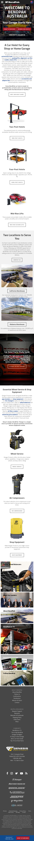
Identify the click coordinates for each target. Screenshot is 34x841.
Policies (5, 811)
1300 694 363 (17, 758)
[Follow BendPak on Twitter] (16, 773)
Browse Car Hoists (24, 29)
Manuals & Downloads (17, 715)
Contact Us (17, 260)
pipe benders (6, 399)
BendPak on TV (9, 626)
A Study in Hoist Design (17, 366)
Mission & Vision (17, 700)
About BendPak (9, 611)
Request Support (17, 711)
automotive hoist (6, 56)
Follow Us (17, 694)
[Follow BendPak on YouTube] (21, 773)
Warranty (17, 713)
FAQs (17, 722)
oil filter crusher (13, 411)
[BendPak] (12, 2)
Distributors (17, 698)
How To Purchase (9, 29)
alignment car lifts (26, 58)
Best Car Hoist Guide (17, 94)
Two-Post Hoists (17, 138)
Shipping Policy (17, 717)
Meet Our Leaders (10, 595)
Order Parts (17, 719)
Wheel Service (17, 466)
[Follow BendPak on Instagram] (12, 773)
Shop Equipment (17, 555)
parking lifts (16, 58)
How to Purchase (23, 838)
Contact (17, 702)
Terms (29, 811)
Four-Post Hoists (17, 182)
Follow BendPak (9, 673)
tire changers (9, 401)
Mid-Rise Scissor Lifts (17, 225)
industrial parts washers (10, 414)
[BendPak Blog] (26, 773)
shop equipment (18, 399)
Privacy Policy (23, 811)
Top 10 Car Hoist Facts (17, 741)
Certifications (17, 696)
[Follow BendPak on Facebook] (7, 773)
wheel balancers (25, 402)
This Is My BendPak (17, 732)
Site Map (18, 812)
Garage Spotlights (17, 734)
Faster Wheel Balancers (12, 564)
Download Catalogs (10, 657)
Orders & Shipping (13, 811)
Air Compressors (17, 511)
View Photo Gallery (16, 35)
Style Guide (11, 812)
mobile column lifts (11, 60)
